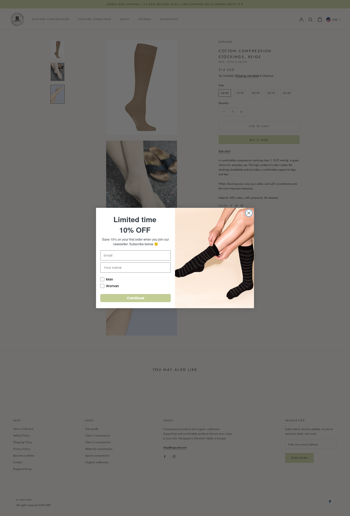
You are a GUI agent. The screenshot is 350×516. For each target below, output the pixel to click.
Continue (135, 297)
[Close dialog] (248, 213)
